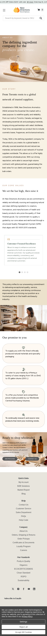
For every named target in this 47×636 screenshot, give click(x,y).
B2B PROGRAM (10, 459)
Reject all (24, 627)
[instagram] (18, 589)
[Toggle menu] (4, 10)
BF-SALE (30, 2)
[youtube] (29, 589)
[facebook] (23, 589)
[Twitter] (13, 589)
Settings (23, 621)
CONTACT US (32, 459)
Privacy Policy (27, 616)
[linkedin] (34, 589)
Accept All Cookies (23, 632)
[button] (41, 18)
